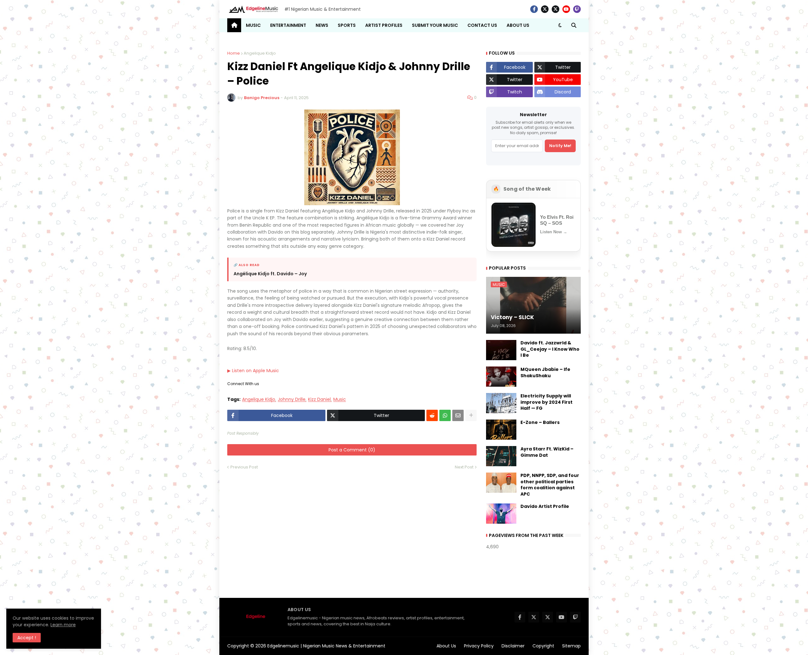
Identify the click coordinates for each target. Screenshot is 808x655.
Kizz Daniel (319, 399)
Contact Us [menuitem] (482, 25)
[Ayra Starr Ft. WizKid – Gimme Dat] (501, 456)
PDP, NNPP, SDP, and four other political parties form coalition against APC (549, 485)
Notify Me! (560, 146)
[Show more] (471, 415)
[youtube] (566, 9)
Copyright (543, 646)
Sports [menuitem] (347, 25)
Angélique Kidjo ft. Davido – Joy (270, 274)
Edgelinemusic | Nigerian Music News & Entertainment (326, 646)
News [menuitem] (322, 25)
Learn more (63, 625)
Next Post (464, 467)
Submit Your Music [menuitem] (435, 25)
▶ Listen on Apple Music (253, 370)
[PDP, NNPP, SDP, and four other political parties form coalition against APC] (501, 483)
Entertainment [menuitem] (288, 25)
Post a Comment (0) (352, 450)
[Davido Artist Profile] (501, 513)
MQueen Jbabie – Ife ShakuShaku (545, 372)
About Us (446, 646)
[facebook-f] (534, 9)
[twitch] (577, 9)
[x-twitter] (545, 9)
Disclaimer (513, 646)
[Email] (458, 415)
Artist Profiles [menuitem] (383, 25)
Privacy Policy (479, 646)
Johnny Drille (292, 399)
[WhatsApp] (445, 415)
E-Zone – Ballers (540, 423)
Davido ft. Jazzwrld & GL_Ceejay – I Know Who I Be (549, 349)
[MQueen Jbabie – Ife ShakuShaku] (501, 376)
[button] (560, 25)
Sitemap (571, 646)
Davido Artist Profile (544, 506)
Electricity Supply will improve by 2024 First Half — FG (546, 402)
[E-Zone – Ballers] (501, 430)
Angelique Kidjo (260, 53)
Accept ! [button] (26, 637)
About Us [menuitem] (518, 25)
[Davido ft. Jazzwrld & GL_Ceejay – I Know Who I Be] (501, 350)
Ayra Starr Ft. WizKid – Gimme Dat (546, 452)
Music (339, 399)
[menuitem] (234, 25)
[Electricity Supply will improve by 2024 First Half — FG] (501, 403)
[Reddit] (432, 415)
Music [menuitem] (253, 25)
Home (233, 53)
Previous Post (244, 467)
